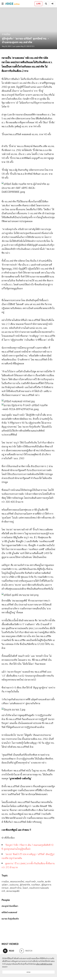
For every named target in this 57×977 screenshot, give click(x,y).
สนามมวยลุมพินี (12, 891)
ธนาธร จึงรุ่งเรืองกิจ (10, 918)
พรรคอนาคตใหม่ (17, 881)
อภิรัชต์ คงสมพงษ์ (9, 912)
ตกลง (28, 972)
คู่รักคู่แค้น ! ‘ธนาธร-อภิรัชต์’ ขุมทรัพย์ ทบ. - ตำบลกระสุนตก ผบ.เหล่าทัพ (25, 40)
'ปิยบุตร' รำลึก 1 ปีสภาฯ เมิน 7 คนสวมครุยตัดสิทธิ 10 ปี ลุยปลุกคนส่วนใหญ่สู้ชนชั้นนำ (27, 847)
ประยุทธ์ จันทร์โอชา (10, 906)
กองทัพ (41, 881)
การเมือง (6, 34)
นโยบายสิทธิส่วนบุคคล (44, 964)
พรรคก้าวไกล (16, 888)
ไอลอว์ (26, 888)
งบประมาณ (14, 884)
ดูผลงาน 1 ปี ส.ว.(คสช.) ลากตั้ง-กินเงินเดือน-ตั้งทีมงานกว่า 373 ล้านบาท (28, 865)
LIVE (38, 3)
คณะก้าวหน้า (31, 881)
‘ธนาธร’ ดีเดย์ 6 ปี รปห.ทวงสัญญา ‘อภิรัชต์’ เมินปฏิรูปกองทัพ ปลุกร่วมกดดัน (28, 856)
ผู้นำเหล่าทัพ (25, 884)
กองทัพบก (36, 884)
